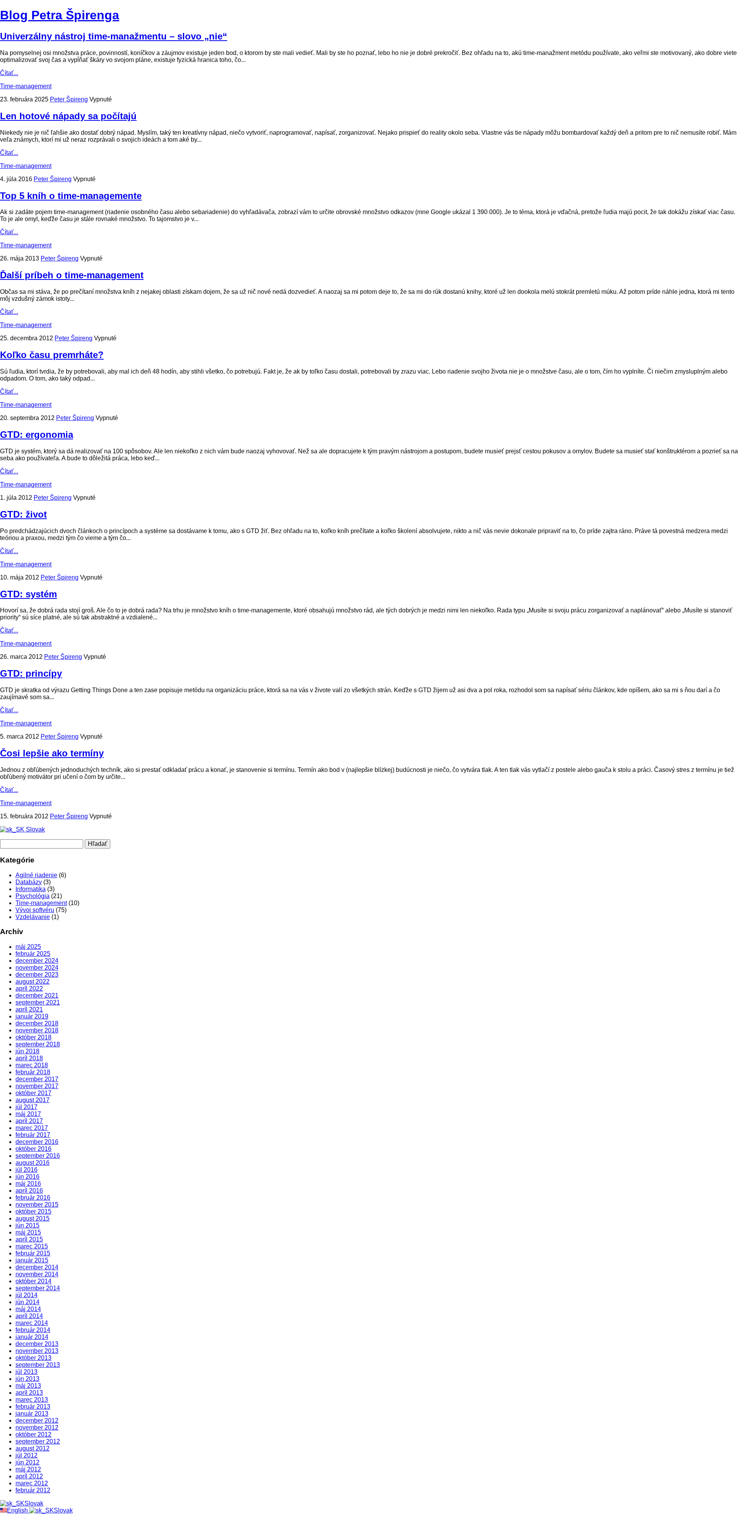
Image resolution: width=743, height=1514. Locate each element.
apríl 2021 (29, 1009)
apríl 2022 (29, 988)
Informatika (30, 889)
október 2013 (33, 1358)
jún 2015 (27, 1225)
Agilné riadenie (36, 875)
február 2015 (32, 1253)
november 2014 (36, 1274)
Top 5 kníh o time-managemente (71, 195)
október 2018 (33, 1037)
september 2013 (37, 1364)
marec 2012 (31, 1483)
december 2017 (36, 1079)
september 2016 (37, 1155)
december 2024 (36, 960)
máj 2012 (28, 1469)
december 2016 (36, 1142)
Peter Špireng (69, 99)
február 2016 (32, 1197)
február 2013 (32, 1406)
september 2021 (37, 1002)
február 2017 (32, 1135)
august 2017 (32, 1100)
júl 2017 (26, 1107)
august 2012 (32, 1448)
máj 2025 (28, 946)
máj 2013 (28, 1385)
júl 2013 (26, 1371)
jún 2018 (27, 1051)
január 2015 (31, 1260)
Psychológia (32, 896)
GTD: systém (28, 594)
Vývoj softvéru (34, 910)
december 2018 (36, 1023)
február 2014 (32, 1330)
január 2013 (31, 1413)
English (18, 1510)
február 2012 (32, 1490)
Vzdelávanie (32, 917)
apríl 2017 (29, 1121)
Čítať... (9, 73)
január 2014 (31, 1337)
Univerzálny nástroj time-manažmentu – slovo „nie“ (113, 36)
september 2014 (37, 1288)
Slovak (34, 829)
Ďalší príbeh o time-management (72, 275)
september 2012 (37, 1441)
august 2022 (32, 981)
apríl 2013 (29, 1392)
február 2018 (32, 1072)
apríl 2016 (29, 1190)
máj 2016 (28, 1183)
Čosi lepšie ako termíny (52, 753)
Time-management (25, 86)
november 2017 (36, 1086)
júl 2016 (26, 1169)
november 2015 (36, 1204)
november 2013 (36, 1351)
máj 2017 (28, 1114)
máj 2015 (28, 1232)
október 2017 (33, 1093)
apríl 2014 (29, 1316)
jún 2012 (27, 1462)
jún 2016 (27, 1176)
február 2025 (32, 953)
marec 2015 (31, 1246)
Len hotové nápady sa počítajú (68, 116)
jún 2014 (27, 1302)
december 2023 (36, 974)
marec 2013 (31, 1399)
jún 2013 (27, 1378)
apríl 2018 (29, 1058)
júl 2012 (26, 1455)
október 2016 (33, 1148)
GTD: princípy (31, 673)
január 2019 (31, 1016)
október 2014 (33, 1281)
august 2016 (32, 1162)
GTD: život (23, 514)
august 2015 (32, 1218)
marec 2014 (31, 1323)
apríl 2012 (29, 1476)
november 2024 (36, 967)
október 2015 (33, 1211)
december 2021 (36, 995)
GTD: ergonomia (36, 434)
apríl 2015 (29, 1239)
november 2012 (36, 1427)
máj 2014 (28, 1309)
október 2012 (33, 1434)
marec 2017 (31, 1128)
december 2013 (36, 1344)
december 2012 (36, 1420)
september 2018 (37, 1044)
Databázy (28, 882)
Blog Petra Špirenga (59, 15)
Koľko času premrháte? (52, 355)
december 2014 (36, 1267)
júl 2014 (26, 1295)
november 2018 (36, 1030)
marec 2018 (31, 1065)
